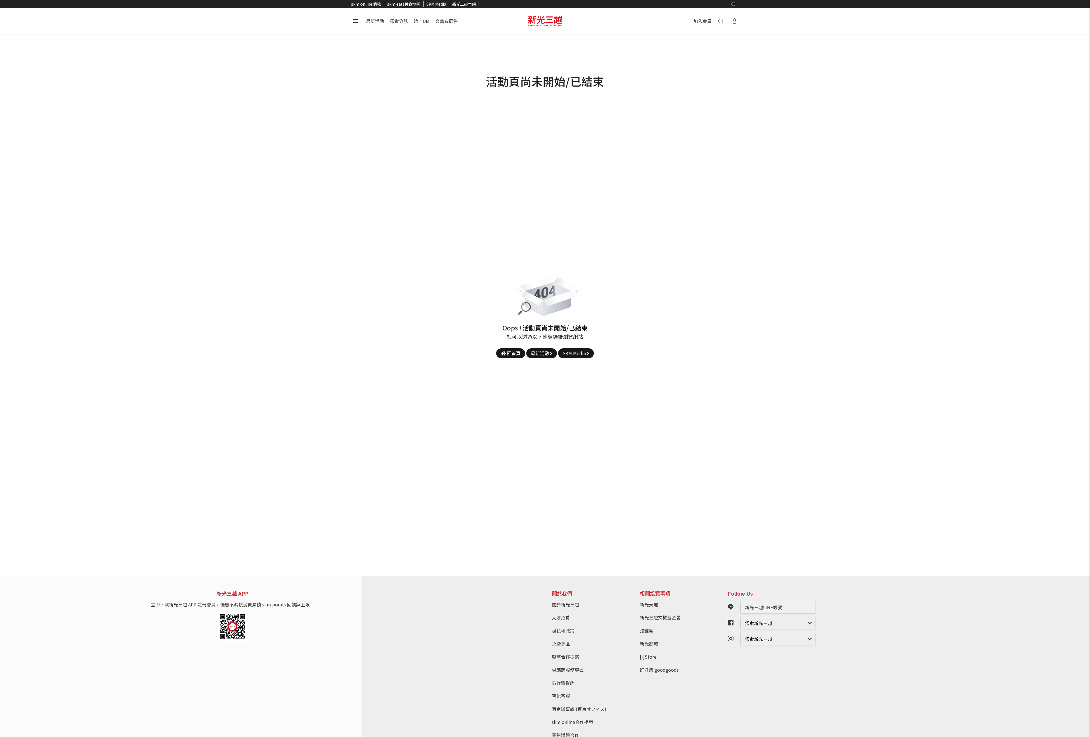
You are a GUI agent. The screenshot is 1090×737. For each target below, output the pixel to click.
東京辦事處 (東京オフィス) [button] (579, 708)
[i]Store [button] (648, 656)
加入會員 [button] (702, 21)
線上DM (421, 21)
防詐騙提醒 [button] (563, 682)
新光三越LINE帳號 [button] (763, 607)
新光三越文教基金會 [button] (660, 617)
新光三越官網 (464, 4)
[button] (733, 4)
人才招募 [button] (561, 617)
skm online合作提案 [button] (572, 722)
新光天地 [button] (649, 604)
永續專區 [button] (561, 643)
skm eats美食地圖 (403, 4)
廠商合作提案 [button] (565, 656)
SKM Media (436, 4)
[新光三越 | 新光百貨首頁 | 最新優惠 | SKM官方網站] (545, 21)
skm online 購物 (366, 4)
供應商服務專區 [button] (568, 669)
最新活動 (375, 21)
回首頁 (513, 353)
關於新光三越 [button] (565, 604)
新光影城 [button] (649, 643)
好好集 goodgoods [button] (659, 669)
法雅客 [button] (646, 630)
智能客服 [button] (561, 695)
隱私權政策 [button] (563, 630)
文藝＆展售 (446, 21)
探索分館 (399, 21)
